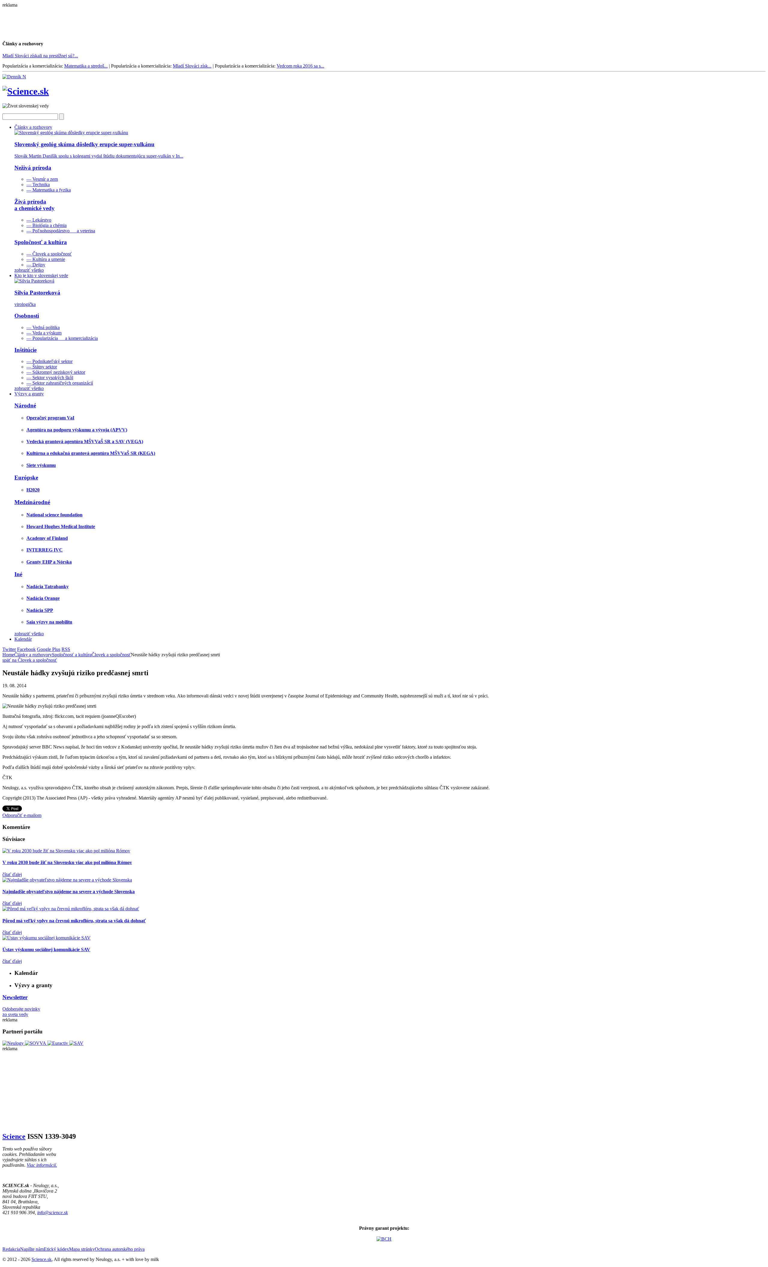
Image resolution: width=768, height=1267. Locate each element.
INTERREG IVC (44, 549)
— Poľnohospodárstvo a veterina (60, 230)
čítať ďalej (12, 874)
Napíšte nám (32, 1249)
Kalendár (23, 639)
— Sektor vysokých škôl (49, 377)
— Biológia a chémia (46, 225)
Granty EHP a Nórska (49, 561)
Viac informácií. (42, 1165)
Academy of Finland (47, 538)
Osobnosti (26, 316)
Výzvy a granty (29, 393)
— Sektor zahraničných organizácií (59, 383)
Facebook (26, 649)
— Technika (38, 184)
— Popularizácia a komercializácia (62, 338)
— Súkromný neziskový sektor (55, 372)
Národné (25, 405)
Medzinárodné (32, 502)
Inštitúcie (25, 350)
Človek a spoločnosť (111, 654)
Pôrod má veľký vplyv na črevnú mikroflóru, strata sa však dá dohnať (74, 920)
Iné (18, 574)
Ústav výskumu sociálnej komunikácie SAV (46, 949)
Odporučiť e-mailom (21, 815)
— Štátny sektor (41, 366)
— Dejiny (35, 264)
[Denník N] (14, 76)
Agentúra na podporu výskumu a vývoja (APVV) (76, 429)
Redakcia (11, 1249)
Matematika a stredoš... (86, 65)
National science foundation (54, 514)
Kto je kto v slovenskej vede (41, 275)
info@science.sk (52, 1212)
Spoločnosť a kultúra (40, 242)
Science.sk (42, 1259)
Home (8, 654)
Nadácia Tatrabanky (47, 586)
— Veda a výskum (44, 332)
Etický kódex (56, 1249)
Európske (26, 477)
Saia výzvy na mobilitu (49, 621)
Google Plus (48, 649)
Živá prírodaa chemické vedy (34, 204)
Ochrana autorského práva (120, 1249)
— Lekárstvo (38, 219)
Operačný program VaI (50, 417)
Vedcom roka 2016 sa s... (300, 65)
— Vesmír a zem (42, 179)
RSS (66, 649)
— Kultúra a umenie (45, 259)
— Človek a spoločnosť (49, 253)
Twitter (9, 649)
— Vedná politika (43, 327)
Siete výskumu (41, 465)
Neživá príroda (32, 168)
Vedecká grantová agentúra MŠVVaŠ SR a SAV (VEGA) (84, 441)
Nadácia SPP (39, 610)
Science (14, 1136)
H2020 (33, 489)
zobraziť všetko (29, 270)
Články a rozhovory (33, 127)
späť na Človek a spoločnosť (29, 660)
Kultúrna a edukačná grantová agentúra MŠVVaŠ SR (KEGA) (90, 453)
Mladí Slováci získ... (192, 65)
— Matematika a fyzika (48, 189)
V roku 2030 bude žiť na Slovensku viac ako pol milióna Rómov (67, 862)
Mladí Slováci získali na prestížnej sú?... (40, 55)
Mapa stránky (82, 1249)
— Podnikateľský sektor (49, 361)
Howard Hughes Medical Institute (60, 526)
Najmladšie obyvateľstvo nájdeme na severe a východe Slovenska (68, 891)
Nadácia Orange (43, 598)
